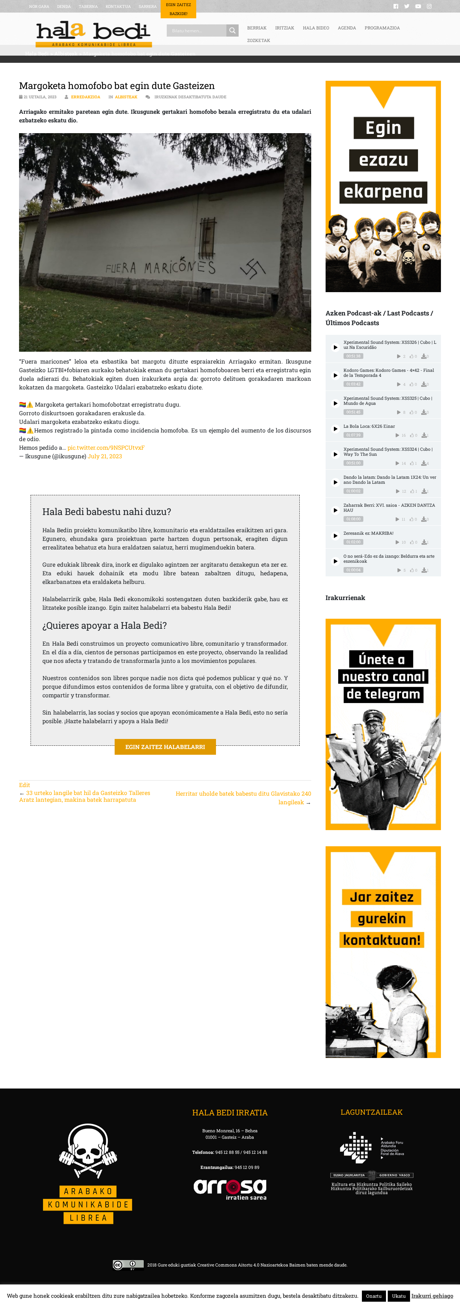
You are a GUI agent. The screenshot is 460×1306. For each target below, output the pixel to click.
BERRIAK (257, 28)
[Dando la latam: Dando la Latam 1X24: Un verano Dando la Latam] (335, 482)
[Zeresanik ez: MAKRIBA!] (335, 536)
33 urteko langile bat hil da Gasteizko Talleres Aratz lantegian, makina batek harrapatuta (84, 796)
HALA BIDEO (316, 28)
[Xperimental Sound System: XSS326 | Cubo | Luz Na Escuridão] (335, 347)
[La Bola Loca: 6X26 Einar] (335, 429)
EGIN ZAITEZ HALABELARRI (165, 746)
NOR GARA (39, 6)
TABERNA (88, 6)
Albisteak (126, 96)
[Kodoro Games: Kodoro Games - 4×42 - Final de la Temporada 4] (335, 375)
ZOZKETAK (258, 40)
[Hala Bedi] (93, 34)
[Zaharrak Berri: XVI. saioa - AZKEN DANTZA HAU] (335, 510)
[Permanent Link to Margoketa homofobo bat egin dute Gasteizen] (165, 242)
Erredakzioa (85, 96)
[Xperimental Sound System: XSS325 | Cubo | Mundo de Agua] (335, 403)
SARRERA (148, 6)
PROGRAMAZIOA (382, 28)
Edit (24, 784)
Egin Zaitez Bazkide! (178, 9)
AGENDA (347, 28)
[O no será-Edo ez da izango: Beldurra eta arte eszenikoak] (335, 561)
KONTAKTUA (118, 6)
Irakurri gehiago (432, 1295)
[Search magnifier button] (232, 30)
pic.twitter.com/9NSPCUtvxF (106, 447)
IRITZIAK (284, 28)
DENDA (64, 6)
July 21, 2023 (105, 456)
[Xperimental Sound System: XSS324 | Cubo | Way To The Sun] (335, 454)
